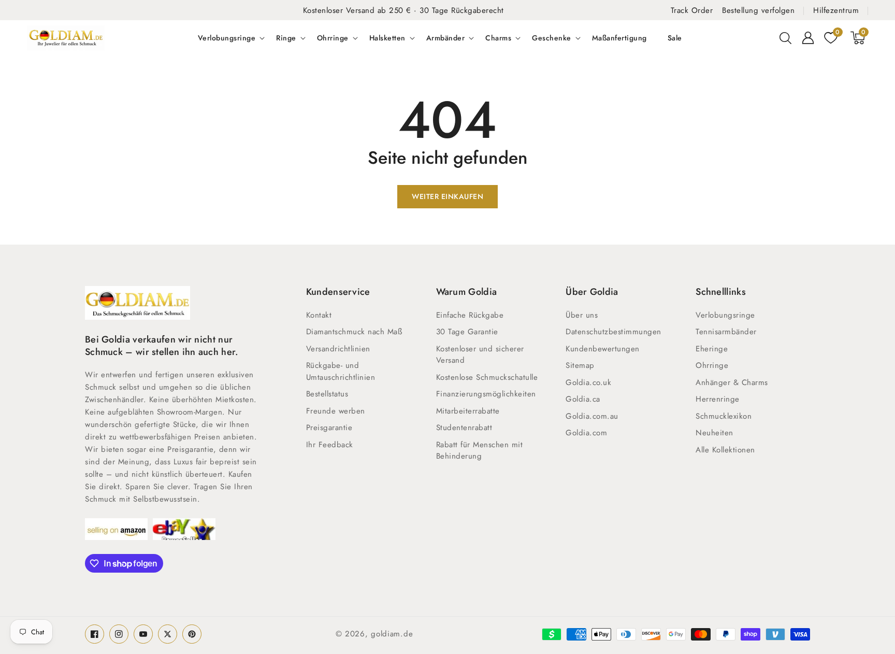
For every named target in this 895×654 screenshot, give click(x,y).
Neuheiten (714, 432)
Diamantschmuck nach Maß (354, 331)
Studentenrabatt (464, 427)
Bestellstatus (327, 394)
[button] (785, 37)
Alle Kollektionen (725, 450)
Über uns (582, 315)
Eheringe (712, 348)
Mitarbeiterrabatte (468, 411)
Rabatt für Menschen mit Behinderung (479, 450)
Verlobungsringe (227, 37)
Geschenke (551, 37)
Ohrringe (333, 37)
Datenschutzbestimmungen (613, 331)
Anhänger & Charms (732, 382)
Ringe (286, 37)
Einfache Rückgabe (470, 315)
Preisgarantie (329, 427)
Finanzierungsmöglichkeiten (486, 394)
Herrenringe (718, 399)
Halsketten (387, 37)
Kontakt (319, 315)
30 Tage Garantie (467, 331)
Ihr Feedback (329, 444)
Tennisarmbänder (726, 331)
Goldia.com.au (592, 416)
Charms (498, 37)
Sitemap (580, 365)
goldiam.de (392, 633)
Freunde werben (335, 411)
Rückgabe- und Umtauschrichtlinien (341, 371)
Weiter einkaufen (447, 196)
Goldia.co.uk (588, 382)
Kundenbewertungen (603, 348)
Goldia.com (586, 432)
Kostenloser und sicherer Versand (480, 354)
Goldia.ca (583, 399)
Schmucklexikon (724, 416)
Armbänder (445, 37)
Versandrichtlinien (338, 348)
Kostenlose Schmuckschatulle (487, 377)
